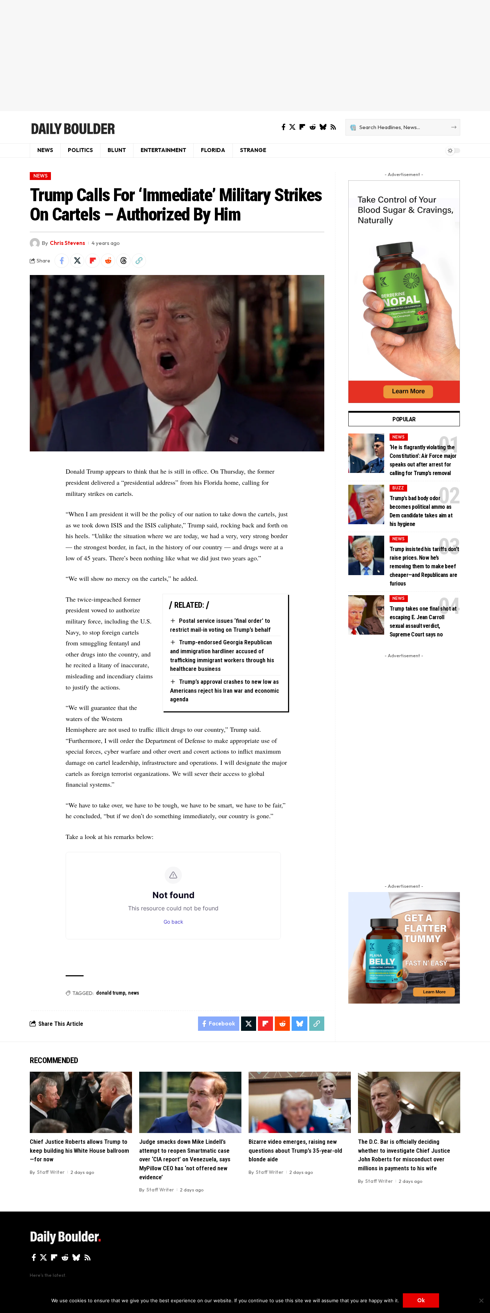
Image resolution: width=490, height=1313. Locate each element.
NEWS (40, 175)
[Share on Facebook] (62, 260)
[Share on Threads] (123, 260)
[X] (292, 127)
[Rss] (333, 127)
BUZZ (398, 487)
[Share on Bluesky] (299, 1023)
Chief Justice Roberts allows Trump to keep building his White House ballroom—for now (79, 1150)
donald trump (110, 993)
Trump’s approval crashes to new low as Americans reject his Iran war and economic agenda (224, 690)
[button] (139, 260)
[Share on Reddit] (108, 260)
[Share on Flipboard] (92, 260)
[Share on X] (77, 260)
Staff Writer (51, 1172)
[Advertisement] (245, 55)
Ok (421, 1300)
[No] (481, 1300)
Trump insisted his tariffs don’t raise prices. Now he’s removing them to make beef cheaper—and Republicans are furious (424, 566)
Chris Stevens (67, 243)
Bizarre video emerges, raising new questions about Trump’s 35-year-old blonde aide (295, 1150)
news (133, 993)
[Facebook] (283, 127)
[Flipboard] (302, 127)
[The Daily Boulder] (73, 127)
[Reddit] (312, 127)
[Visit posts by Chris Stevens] (35, 243)
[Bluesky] (322, 127)
